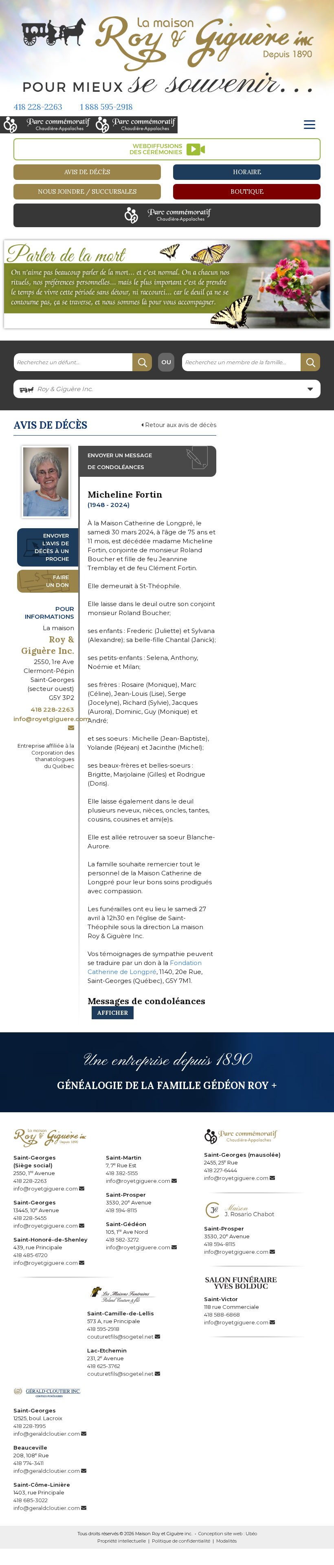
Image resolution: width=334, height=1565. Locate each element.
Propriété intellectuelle (121, 1541)
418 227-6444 (220, 1170)
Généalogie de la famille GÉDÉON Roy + (167, 1085)
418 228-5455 (29, 1218)
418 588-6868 (222, 1314)
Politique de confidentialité (181, 1541)
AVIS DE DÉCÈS (87, 172)
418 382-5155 (122, 1173)
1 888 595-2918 (106, 107)
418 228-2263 (37, 107)
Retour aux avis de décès (179, 425)
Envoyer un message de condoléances (120, 461)
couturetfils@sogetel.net (120, 1336)
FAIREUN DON (57, 581)
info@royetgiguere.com (45, 1188)
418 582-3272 (122, 1239)
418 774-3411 (28, 1463)
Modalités (226, 1541)
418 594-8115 (121, 1210)
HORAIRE (247, 172)
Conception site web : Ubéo (227, 1533)
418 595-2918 (103, 1329)
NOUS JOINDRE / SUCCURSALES (87, 191)
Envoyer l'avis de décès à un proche (52, 547)
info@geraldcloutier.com (46, 1433)
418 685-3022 (30, 1500)
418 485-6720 (30, 1255)
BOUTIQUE (247, 191)
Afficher (112, 1012)
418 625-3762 (103, 1366)
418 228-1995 (29, 1426)
